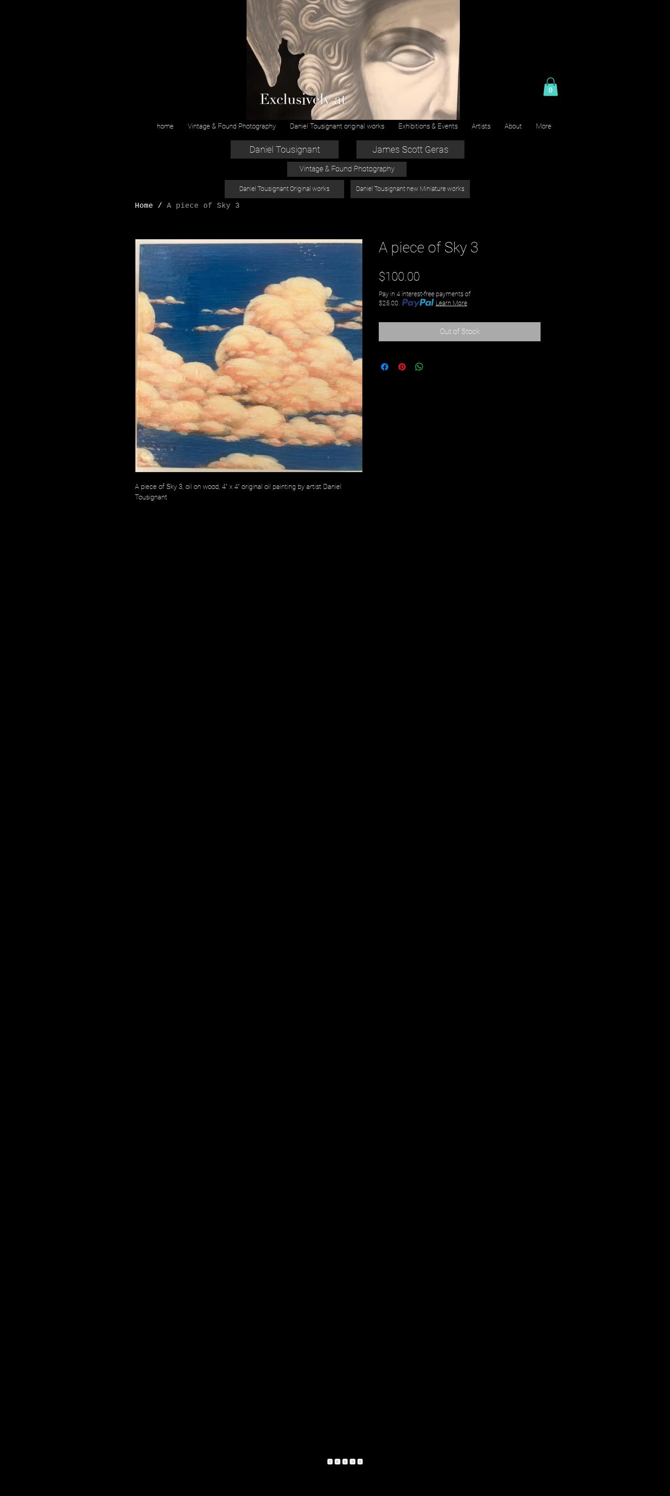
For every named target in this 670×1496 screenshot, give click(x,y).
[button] (550, 86)
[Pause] (258, 107)
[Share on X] (436, 366)
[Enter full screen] (448, 107)
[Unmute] (273, 107)
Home (144, 206)
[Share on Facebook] (384, 366)
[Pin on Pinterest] (402, 366)
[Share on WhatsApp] (419, 366)
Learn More (451, 303)
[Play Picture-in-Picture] (432, 107)
